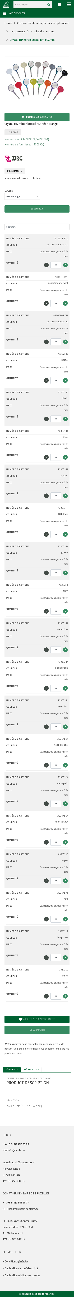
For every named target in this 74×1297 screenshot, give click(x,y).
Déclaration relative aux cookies (22, 1275)
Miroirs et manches (42, 31)
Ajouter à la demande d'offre (39, 1019)
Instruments (17, 31)
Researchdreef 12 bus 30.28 (18, 1227)
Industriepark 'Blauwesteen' (18, 1162)
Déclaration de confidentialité (21, 1268)
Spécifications (31, 1069)
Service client (13, 1252)
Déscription (12, 1069)
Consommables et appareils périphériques (43, 23)
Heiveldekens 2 (11, 1169)
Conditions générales (17, 1262)
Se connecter (37, 208)
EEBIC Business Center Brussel (20, 1221)
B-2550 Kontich (11, 1175)
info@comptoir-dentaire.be (23, 1209)
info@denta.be (16, 1150)
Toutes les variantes (38, 117)
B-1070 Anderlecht (13, 1233)
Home (8, 23)
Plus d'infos (13, 171)
